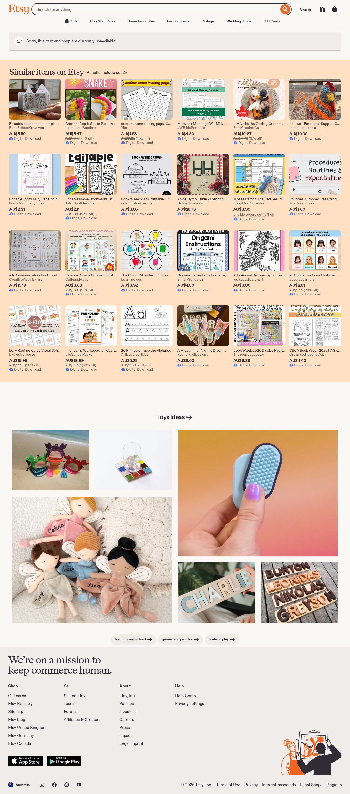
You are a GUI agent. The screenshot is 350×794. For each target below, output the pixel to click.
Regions (334, 784)
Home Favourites (141, 21)
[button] (19, 784)
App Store (25, 761)
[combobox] (155, 9)
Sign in (305, 9)
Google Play (64, 761)
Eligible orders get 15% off (253, 214)
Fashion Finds (178, 21)
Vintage (207, 21)
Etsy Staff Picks (102, 21)
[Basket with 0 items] (334, 9)
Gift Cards (272, 21)
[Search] (285, 9)
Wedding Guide (238, 21)
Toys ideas (171, 416)
